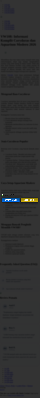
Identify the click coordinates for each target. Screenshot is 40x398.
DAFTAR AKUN (11, 200)
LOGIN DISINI (29, 200)
